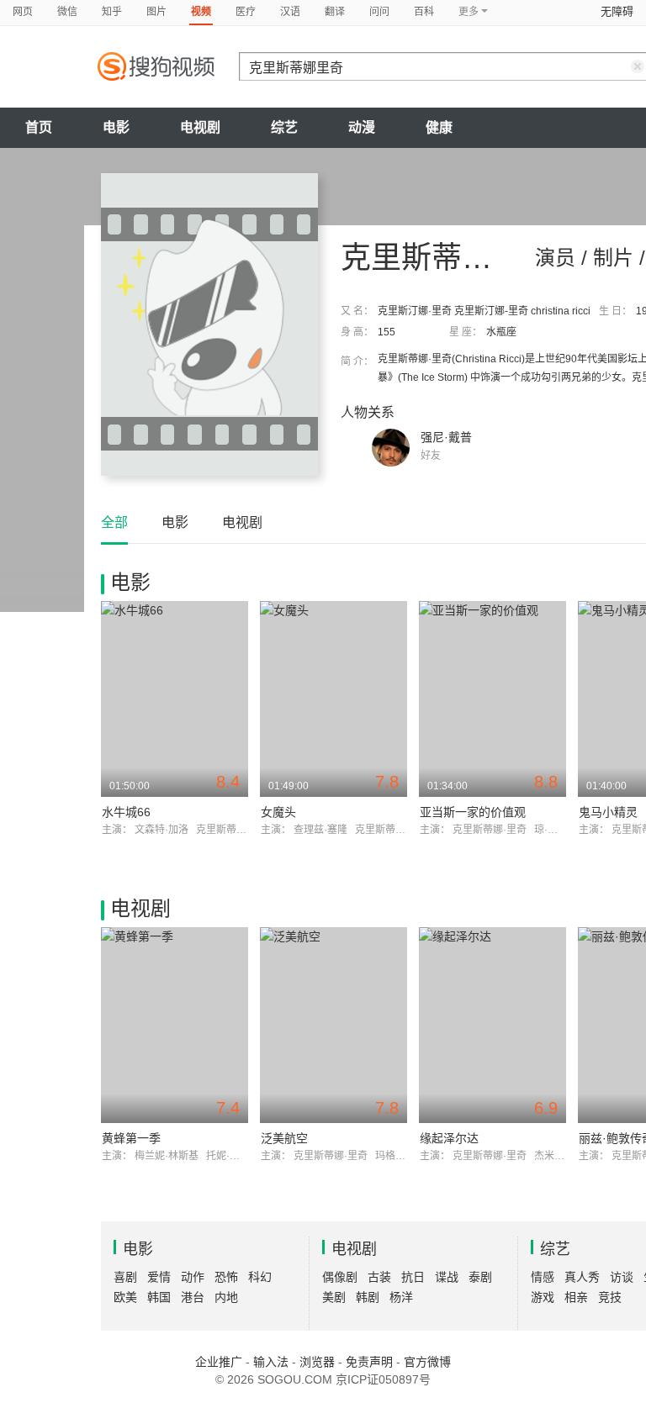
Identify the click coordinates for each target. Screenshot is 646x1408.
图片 (156, 12)
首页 (38, 127)
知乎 (112, 12)
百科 (424, 12)
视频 (201, 12)
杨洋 (401, 1297)
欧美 (125, 1297)
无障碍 (617, 11)
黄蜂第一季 (131, 1138)
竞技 (610, 1297)
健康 (439, 127)
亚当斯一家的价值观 (473, 812)
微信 (67, 12)
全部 (114, 522)
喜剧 (125, 1277)
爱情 (159, 1277)
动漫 (361, 127)
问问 (379, 12)
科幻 (260, 1277)
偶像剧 (339, 1277)
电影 (116, 127)
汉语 (290, 12)
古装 (379, 1277)
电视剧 (200, 127)
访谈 (621, 1277)
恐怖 (226, 1277)
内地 (226, 1297)
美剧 (334, 1297)
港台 (192, 1297)
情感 (542, 1277)
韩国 (159, 1297)
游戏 (542, 1297)
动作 (192, 1277)
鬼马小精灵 (608, 812)
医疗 (246, 12)
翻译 (335, 12)
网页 (23, 12)
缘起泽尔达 (449, 1138)
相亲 (576, 1297)
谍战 (446, 1277)
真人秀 (582, 1277)
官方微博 (427, 1361)
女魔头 (278, 812)
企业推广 (218, 1361)
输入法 (271, 1361)
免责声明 (369, 1361)
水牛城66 (126, 812)
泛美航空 (284, 1138)
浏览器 (317, 1361)
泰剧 (480, 1277)
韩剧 (367, 1297)
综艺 (284, 127)
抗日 (413, 1277)
